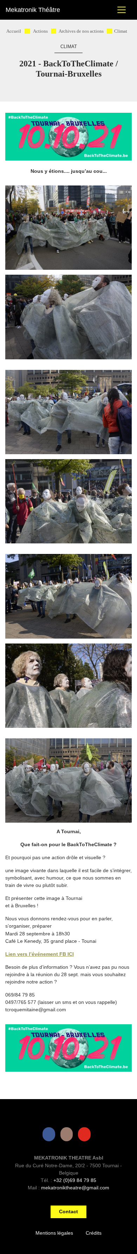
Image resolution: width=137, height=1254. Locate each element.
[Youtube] (85, 1134)
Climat (120, 31)
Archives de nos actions (81, 31)
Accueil (13, 31)
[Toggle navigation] (121, 10)
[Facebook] (50, 1134)
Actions (40, 31)
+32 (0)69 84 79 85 (74, 1180)
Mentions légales (54, 1233)
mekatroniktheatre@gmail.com (75, 1187)
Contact (68, 1211)
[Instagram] (68, 1134)
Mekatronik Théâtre (33, 9)
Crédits (94, 1233)
